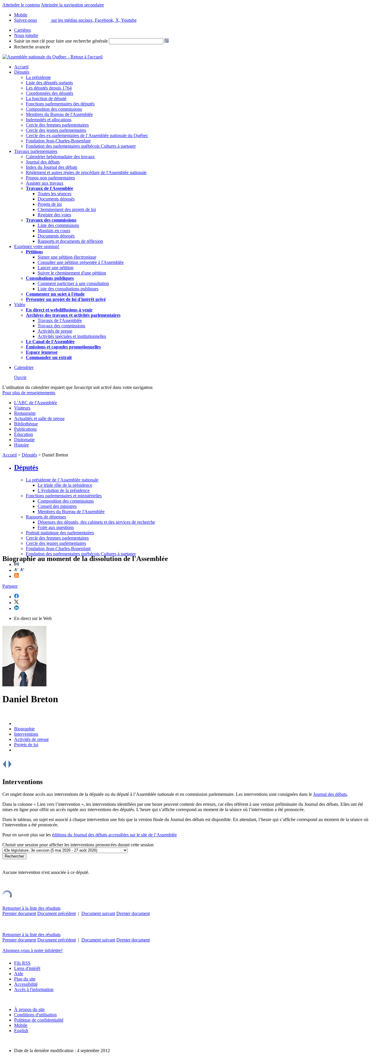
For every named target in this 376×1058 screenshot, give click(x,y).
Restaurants (25, 413)
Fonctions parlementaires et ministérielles (64, 495)
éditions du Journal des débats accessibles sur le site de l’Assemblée (114, 834)
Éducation (23, 434)
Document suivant (98, 913)
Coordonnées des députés (49, 93)
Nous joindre (26, 35)
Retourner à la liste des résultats (31, 908)
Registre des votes (54, 214)
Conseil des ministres (57, 506)
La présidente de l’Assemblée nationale (62, 479)
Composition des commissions (54, 109)
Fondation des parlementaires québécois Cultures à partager (81, 146)
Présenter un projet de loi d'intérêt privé (66, 299)
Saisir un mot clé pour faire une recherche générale (61, 40)
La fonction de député (46, 98)
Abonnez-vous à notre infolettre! (32, 950)
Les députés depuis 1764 (49, 87)
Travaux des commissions (51, 220)
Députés (21, 72)
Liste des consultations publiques (68, 288)
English (21, 1030)
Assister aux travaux (44, 183)
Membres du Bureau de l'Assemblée (59, 114)
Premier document (19, 913)
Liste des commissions (58, 225)
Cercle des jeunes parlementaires (56, 130)
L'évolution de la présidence (64, 490)
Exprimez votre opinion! (36, 246)
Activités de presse (55, 330)
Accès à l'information (33, 989)
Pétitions (34, 251)
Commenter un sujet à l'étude (55, 294)
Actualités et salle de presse (39, 418)
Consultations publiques (50, 278)
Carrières (22, 30)
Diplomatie (24, 439)
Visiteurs (22, 407)
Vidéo (19, 304)
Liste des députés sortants (49, 82)
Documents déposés (56, 198)
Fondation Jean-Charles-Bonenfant (58, 140)
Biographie (24, 728)
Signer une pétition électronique (67, 257)
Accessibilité (26, 984)
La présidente (38, 77)
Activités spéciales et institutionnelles (72, 336)
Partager (10, 586)
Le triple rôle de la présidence (65, 485)
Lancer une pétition (55, 267)
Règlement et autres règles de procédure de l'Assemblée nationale (86, 172)
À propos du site (29, 1009)
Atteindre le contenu (21, 4)
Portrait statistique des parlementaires (60, 532)
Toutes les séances (54, 193)
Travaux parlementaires (35, 151)
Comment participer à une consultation (73, 283)
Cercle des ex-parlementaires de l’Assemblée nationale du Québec (87, 135)
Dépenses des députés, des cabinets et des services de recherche (96, 522)
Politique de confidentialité (38, 1019)
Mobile (20, 1025)
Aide (18, 973)
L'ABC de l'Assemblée (35, 402)
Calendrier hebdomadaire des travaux (60, 156)
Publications (25, 429)
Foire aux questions (56, 527)
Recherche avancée (32, 46)
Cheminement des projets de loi (67, 209)
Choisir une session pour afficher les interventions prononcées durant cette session (78, 844)
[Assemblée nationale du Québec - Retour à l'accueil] (52, 56)
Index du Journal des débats (51, 167)
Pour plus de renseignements (28, 392)
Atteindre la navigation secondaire (72, 4)
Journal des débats (43, 161)
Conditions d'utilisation (35, 1014)
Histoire (21, 444)
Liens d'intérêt (27, 968)
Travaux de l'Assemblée (49, 188)
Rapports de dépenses (46, 516)
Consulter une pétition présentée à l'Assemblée (81, 262)
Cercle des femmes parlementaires (57, 124)
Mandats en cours (54, 230)
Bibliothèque (26, 423)
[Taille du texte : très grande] (22, 570)
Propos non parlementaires (50, 177)
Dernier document (133, 913)
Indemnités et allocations (48, 119)
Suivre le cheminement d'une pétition (72, 272)
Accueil (21, 66)
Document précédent (56, 913)
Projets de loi (50, 204)
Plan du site (25, 978)
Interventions (26, 734)
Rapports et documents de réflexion (70, 241)
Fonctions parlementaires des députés (60, 103)
